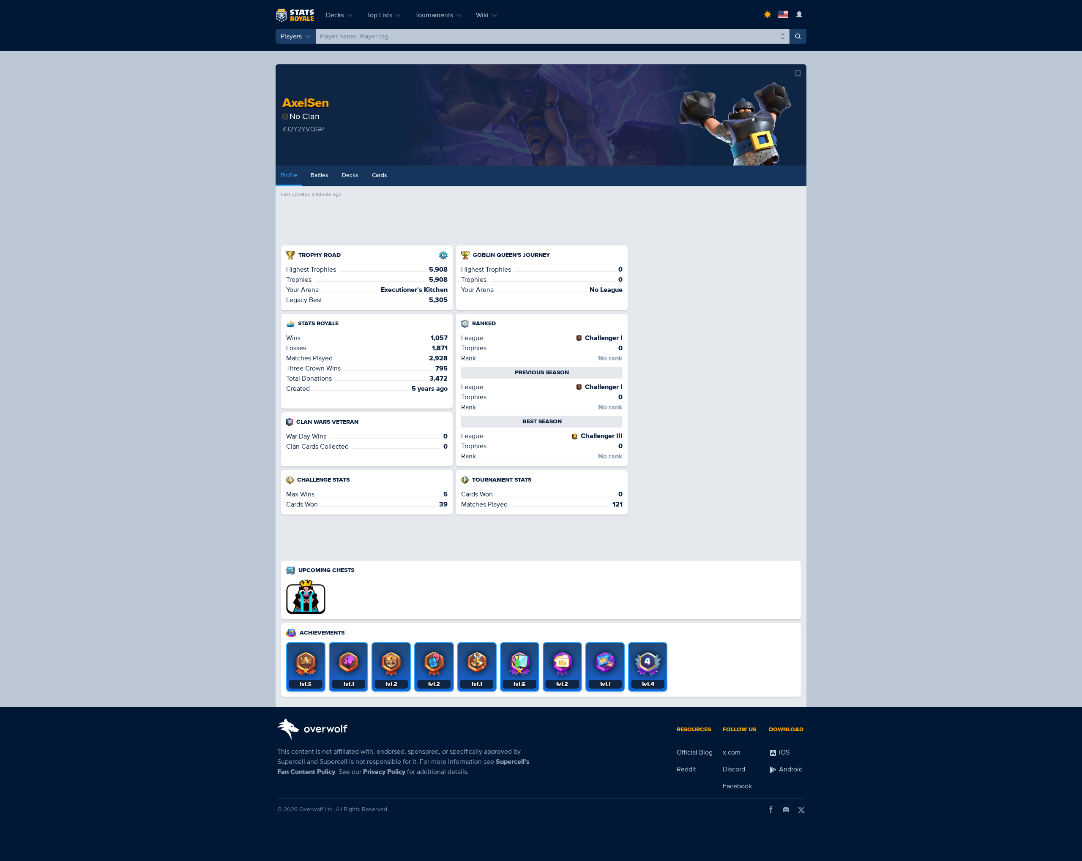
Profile (289, 175)
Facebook (737, 786)
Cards (379, 175)
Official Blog (695, 752)
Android (790, 769)
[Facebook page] (771, 809)
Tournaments (434, 15)
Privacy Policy (384, 772)
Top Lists (379, 15)
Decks (335, 15)
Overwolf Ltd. (316, 809)
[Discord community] (786, 809)
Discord (734, 769)
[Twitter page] (801, 809)
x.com (731, 752)
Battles (319, 175)
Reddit (686, 769)
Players (291, 36)
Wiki (482, 15)
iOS (783, 752)
